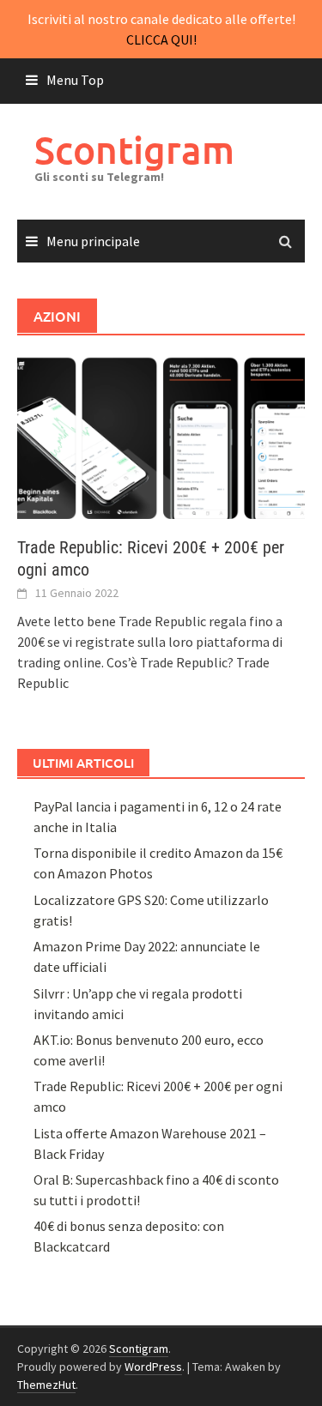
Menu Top (75, 79)
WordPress (153, 1366)
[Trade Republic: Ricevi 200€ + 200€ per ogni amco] (161, 435)
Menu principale (93, 241)
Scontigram (134, 149)
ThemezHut (46, 1384)
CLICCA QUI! (161, 39)
